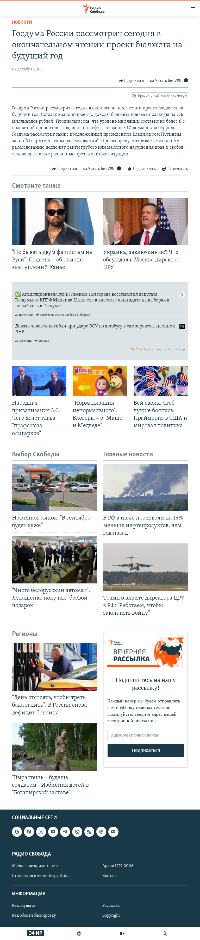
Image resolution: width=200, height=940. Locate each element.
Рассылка (111, 906)
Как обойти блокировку (34, 916)
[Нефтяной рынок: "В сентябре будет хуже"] (54, 487)
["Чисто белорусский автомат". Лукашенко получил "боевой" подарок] (54, 559)
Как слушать (23, 906)
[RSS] (89, 832)
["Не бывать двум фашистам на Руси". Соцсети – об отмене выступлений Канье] (54, 221)
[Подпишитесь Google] (17, 832)
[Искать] (165, 933)
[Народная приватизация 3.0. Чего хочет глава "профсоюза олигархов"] (39, 381)
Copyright (111, 916)
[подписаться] (113, 832)
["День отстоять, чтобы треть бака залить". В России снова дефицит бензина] (54, 667)
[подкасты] (79, 933)
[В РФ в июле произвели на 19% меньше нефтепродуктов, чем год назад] (145, 487)
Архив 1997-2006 (117, 866)
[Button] (131, 80)
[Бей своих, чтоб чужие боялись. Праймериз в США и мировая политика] (161, 381)
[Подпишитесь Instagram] (77, 832)
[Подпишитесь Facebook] (29, 832)
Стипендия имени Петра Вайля (41, 876)
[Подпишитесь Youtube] (53, 832)
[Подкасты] (101, 832)
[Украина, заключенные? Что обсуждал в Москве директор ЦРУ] (145, 221)
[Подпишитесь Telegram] (65, 832)
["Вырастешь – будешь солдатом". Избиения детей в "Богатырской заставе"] (54, 747)
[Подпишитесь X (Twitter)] (41, 832)
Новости (22, 22)
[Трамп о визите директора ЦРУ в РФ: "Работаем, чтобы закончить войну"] (145, 567)
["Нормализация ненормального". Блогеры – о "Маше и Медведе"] (100, 381)
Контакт (110, 876)
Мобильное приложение (35, 866)
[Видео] (122, 933)
